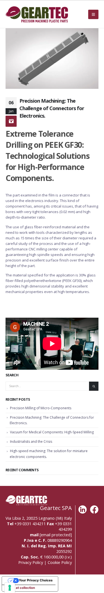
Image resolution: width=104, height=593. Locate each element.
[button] (93, 14)
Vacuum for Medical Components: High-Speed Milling (52, 432)
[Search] (93, 386)
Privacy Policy (30, 562)
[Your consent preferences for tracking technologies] (9, 587)
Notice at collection (20, 588)
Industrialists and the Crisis (31, 441)
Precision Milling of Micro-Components (40, 408)
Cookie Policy (60, 562)
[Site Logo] (37, 14)
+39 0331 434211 (30, 523)
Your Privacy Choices (35, 580)
